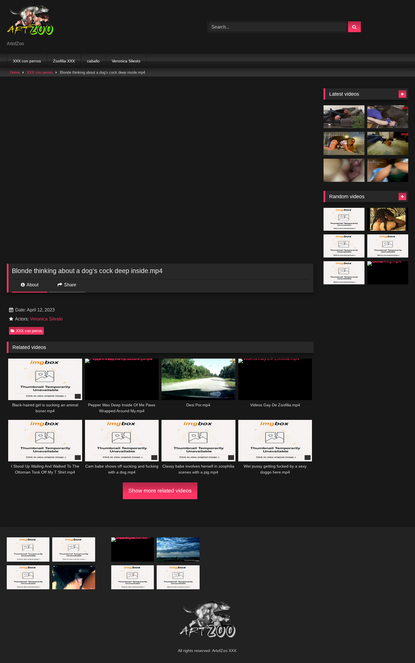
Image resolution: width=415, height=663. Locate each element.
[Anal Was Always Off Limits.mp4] (387, 116)
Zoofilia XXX (64, 61)
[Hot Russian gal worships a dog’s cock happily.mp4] (28, 577)
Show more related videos (160, 491)
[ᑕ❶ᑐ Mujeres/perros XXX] (30, 22)
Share (69, 284)
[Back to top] (397, 646)
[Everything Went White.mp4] (344, 116)
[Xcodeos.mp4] (344, 170)
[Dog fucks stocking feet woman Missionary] (387, 219)
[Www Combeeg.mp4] (387, 272)
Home (15, 72)
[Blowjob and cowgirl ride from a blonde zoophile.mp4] (178, 577)
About (32, 284)
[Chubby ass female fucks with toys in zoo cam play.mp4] (132, 549)
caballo (93, 61)
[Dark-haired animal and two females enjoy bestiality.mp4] (132, 577)
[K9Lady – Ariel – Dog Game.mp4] (73, 577)
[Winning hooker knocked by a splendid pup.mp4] (73, 549)
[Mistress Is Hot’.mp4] (387, 143)
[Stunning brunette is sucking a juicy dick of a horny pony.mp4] (344, 246)
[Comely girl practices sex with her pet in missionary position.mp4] (344, 219)
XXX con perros (27, 61)
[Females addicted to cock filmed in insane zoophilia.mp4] (178, 549)
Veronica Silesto (126, 61)
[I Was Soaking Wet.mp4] (387, 170)
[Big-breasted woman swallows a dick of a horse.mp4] (344, 272)
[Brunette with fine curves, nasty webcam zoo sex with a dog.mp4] (387, 246)
